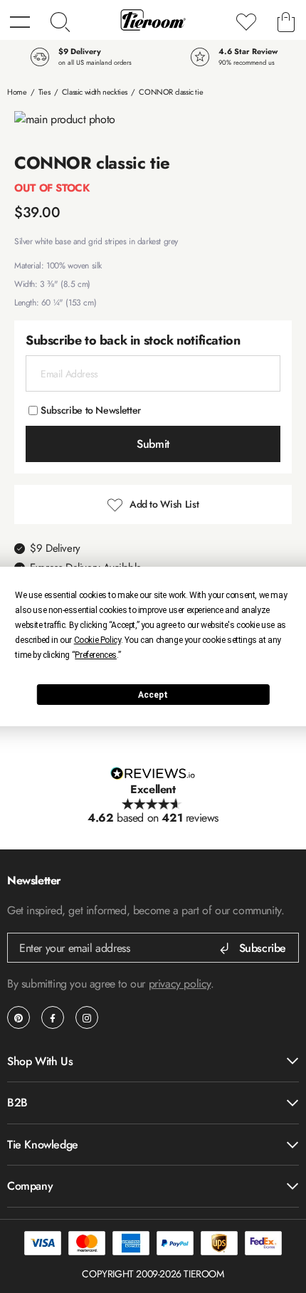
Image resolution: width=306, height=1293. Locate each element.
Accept (153, 695)
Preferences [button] (96, 655)
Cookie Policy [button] (97, 640)
